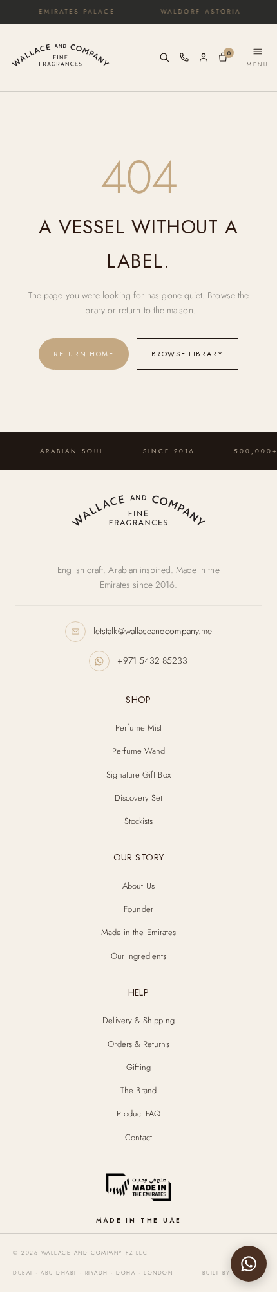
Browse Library (187, 354)
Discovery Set (139, 798)
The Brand (138, 1090)
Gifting (138, 1067)
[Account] (203, 57)
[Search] (164, 57)
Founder (138, 909)
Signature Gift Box (138, 775)
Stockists (138, 821)
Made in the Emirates (139, 932)
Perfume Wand (139, 751)
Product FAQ (139, 1113)
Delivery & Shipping (138, 1020)
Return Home (83, 354)
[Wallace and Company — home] (79, 58)
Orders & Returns (138, 1044)
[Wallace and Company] (138, 514)
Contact (138, 1137)
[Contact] (184, 57)
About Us (138, 886)
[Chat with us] (249, 1264)
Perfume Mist (138, 728)
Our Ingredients (138, 956)
